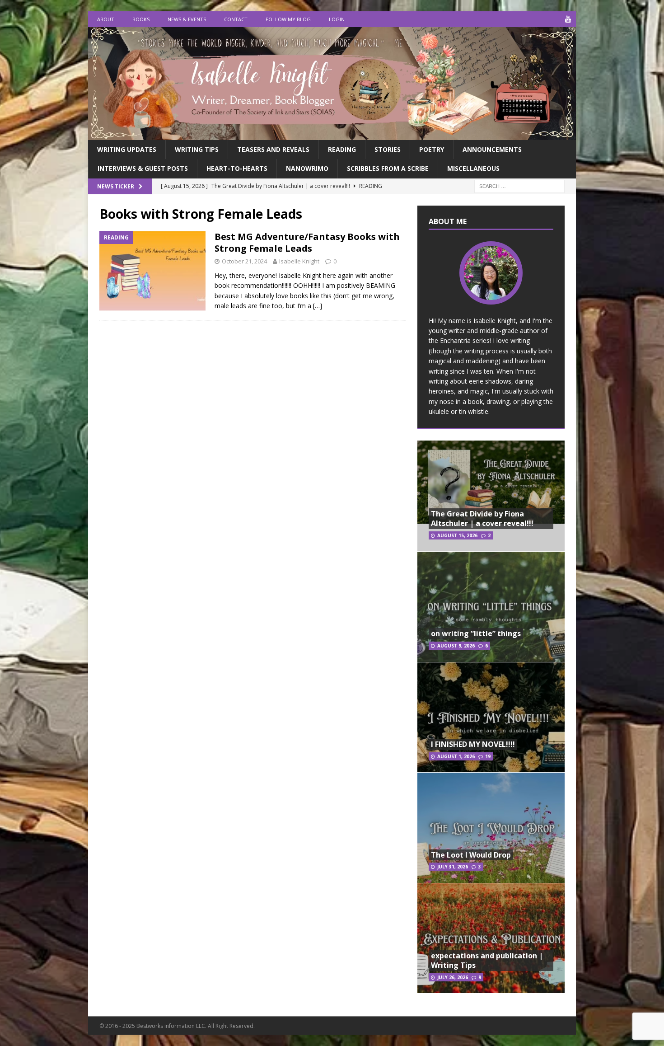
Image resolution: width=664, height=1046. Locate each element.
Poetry (431, 149)
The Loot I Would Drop (471, 855)
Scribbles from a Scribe (388, 168)
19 (488, 756)
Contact (236, 19)
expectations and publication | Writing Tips (487, 960)
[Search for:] (519, 185)
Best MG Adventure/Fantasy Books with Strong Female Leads (307, 242)
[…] (317, 305)
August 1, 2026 (456, 756)
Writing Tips (197, 149)
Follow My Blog (288, 19)
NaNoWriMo (307, 168)
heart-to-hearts (236, 168)
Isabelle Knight (299, 261)
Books (141, 19)
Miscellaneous (473, 168)
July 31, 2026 (452, 866)
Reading (342, 149)
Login (337, 19)
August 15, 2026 (457, 535)
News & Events (187, 19)
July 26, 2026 (452, 977)
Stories (387, 149)
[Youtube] (568, 19)
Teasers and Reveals (273, 149)
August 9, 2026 (456, 646)
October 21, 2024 (244, 261)
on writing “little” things (476, 633)
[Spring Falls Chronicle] (332, 135)
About (105, 19)
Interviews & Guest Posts (143, 168)
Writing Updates (126, 149)
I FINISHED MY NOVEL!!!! (473, 744)
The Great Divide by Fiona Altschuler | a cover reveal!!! (482, 518)
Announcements (492, 149)
